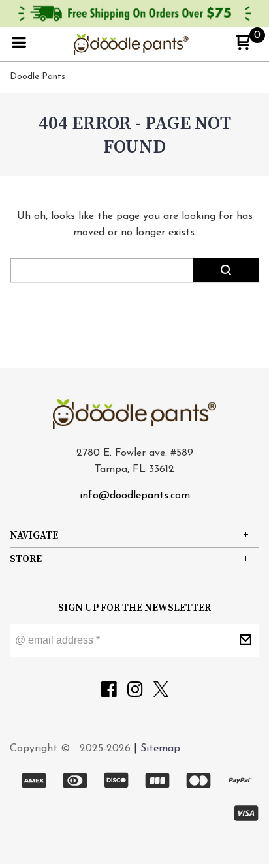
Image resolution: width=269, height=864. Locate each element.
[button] (253, 106)
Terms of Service (189, 435)
